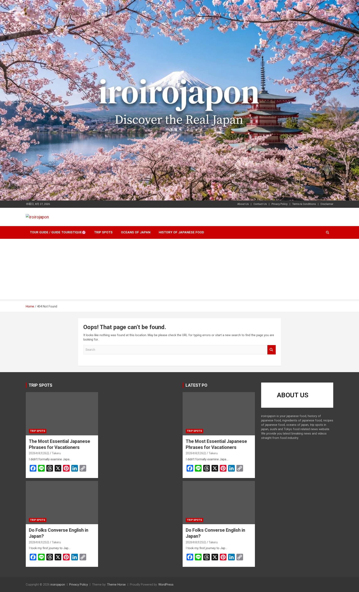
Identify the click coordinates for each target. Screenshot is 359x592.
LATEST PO (196, 385)
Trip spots (103, 232)
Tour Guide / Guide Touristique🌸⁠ (58, 232)
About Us (243, 204)
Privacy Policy (280, 204)
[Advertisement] (179, 270)
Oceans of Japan (135, 232)
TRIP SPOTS (40, 385)
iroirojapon (57, 584)
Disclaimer (327, 204)
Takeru (56, 453)
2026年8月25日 (39, 542)
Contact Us (260, 204)
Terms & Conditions (304, 204)
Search (271, 349)
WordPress (165, 584)
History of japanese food (181, 232)
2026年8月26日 (39, 453)
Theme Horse (116, 584)
